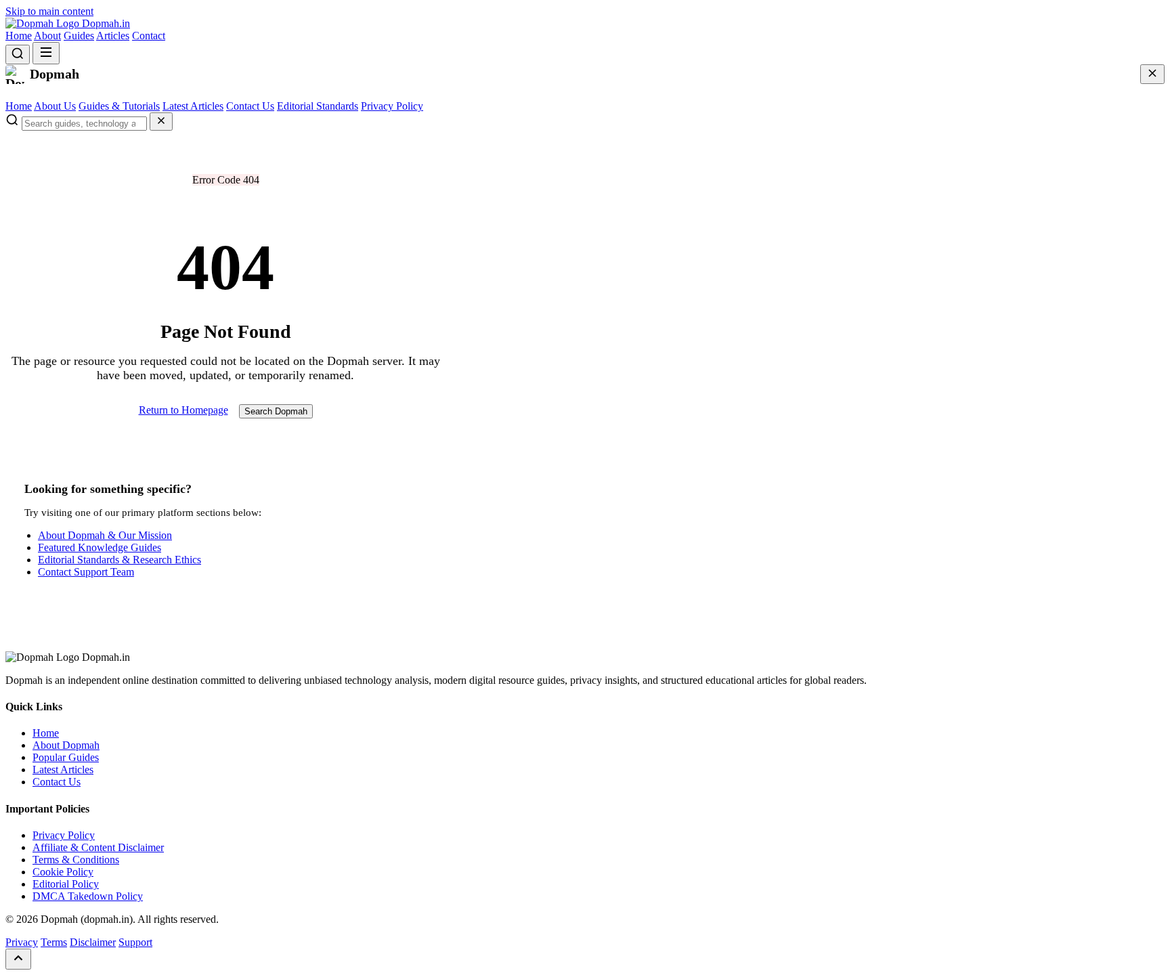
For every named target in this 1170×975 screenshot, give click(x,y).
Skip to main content (49, 11)
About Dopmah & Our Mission (105, 535)
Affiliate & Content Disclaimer (98, 847)
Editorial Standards (317, 106)
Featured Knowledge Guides (99, 547)
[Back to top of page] (18, 959)
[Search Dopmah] (17, 54)
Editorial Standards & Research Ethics (119, 559)
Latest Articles (192, 106)
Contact (148, 35)
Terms (54, 942)
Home (18, 35)
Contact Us (250, 106)
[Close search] (161, 121)
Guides (79, 35)
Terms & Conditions (75, 859)
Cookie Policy (62, 872)
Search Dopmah (275, 411)
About (47, 35)
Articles (112, 35)
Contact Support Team (86, 572)
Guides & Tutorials (119, 106)
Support (135, 942)
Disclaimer (93, 942)
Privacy (21, 942)
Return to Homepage (183, 410)
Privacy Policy (392, 106)
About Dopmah (66, 745)
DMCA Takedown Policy (87, 896)
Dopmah (104, 23)
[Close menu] (1152, 74)
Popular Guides (65, 757)
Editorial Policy (65, 884)
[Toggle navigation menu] (46, 53)
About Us (55, 106)
